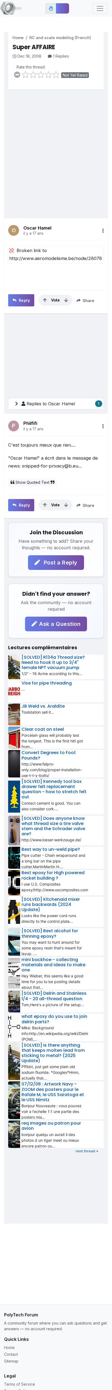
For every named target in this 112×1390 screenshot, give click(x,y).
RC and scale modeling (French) (60, 37)
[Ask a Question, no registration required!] (62, 8)
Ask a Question (59, 624)
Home (18, 37)
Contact (11, 1354)
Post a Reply (59, 562)
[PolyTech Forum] (11, 8)
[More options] (103, 230)
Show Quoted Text (32, 482)
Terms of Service (19, 1384)
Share (88, 300)
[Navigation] (100, 8)
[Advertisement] (56, 150)
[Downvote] (66, 300)
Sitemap (11, 1361)
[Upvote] (45, 300)
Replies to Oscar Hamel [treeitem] (63, 403)
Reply (23, 300)
